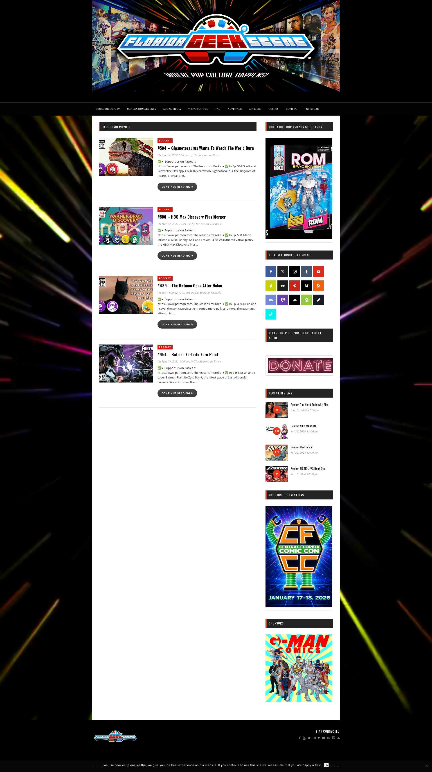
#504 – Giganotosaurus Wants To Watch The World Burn (206, 148)
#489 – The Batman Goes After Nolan (190, 286)
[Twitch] (282, 300)
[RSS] (318, 285)
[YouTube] (318, 271)
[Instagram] (294, 271)
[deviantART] (271, 285)
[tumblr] (306, 271)
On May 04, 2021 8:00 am (173, 361)
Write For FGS (198, 109)
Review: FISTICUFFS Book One (308, 468)
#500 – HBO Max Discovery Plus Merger (192, 217)
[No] (426, 765)
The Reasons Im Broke (206, 155)
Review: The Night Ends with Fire (309, 404)
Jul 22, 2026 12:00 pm (304, 452)
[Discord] (271, 300)
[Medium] (306, 285)
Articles (255, 109)
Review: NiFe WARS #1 (303, 425)
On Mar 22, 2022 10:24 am (174, 224)
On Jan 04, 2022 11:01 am (174, 293)
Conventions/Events (141, 109)
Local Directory (108, 109)
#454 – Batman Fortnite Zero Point (188, 354)
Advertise (235, 109)
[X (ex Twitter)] (282, 271)
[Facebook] (271, 271)
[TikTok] (271, 314)
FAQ (218, 109)
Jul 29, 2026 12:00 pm (304, 431)
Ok (326, 765)
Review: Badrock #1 (302, 447)
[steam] (318, 300)
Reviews (291, 109)
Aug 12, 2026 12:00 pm (305, 410)
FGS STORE (312, 109)
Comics (274, 109)
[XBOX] (306, 300)
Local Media (172, 109)
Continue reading (176, 186)
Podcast (165, 140)
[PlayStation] (294, 300)
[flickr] (282, 285)
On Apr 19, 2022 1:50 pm (173, 155)
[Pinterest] (294, 285)
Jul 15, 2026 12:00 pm (304, 474)
